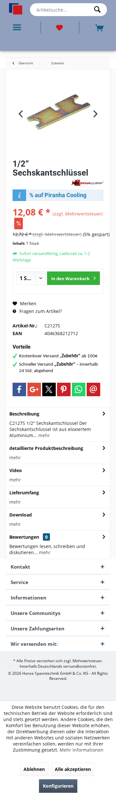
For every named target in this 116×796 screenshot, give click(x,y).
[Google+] (34, 389)
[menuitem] (18, 27)
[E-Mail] (93, 389)
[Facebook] (19, 389)
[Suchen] (99, 9)
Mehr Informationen (81, 750)
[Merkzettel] (59, 27)
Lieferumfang (24, 492)
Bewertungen (24, 537)
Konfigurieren (58, 786)
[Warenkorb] (100, 27)
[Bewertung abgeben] (41, 181)
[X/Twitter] (49, 389)
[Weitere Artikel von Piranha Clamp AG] (87, 183)
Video (15, 470)
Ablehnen (34, 769)
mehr (43, 435)
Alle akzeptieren (73, 769)
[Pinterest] (64, 389)
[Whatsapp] (78, 389)
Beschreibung (24, 414)
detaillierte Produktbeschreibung (46, 448)
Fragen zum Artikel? (40, 311)
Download (20, 515)
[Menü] (18, 27)
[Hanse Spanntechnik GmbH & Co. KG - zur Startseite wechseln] (15, 8)
